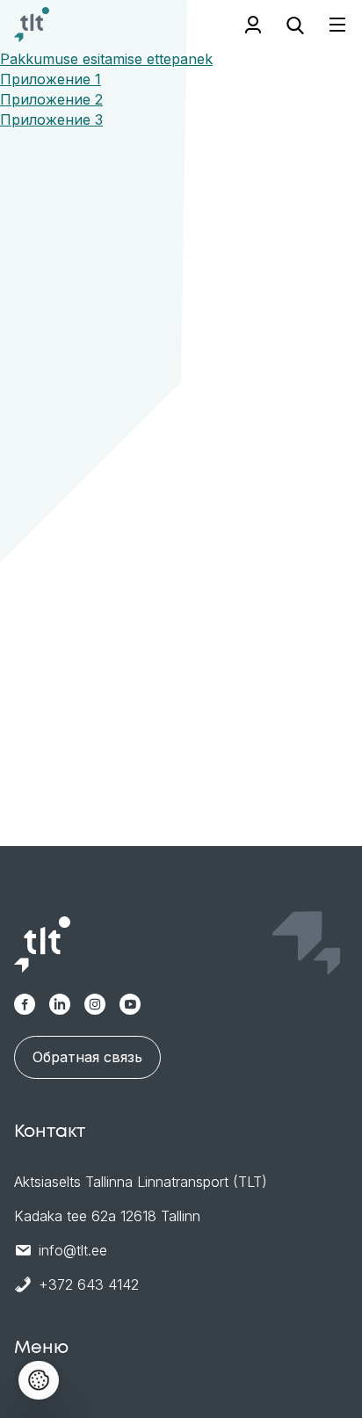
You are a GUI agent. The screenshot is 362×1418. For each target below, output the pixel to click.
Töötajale (253, 24)
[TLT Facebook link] (24, 1004)
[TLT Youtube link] (130, 1004)
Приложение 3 (51, 119)
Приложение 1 (50, 79)
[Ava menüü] (327, 25)
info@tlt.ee (73, 1250)
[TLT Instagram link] (94, 1004)
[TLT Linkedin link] (59, 1004)
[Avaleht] (31, 24)
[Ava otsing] (295, 24)
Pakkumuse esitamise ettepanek (106, 59)
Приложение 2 (51, 99)
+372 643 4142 (89, 1284)
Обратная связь (87, 1057)
